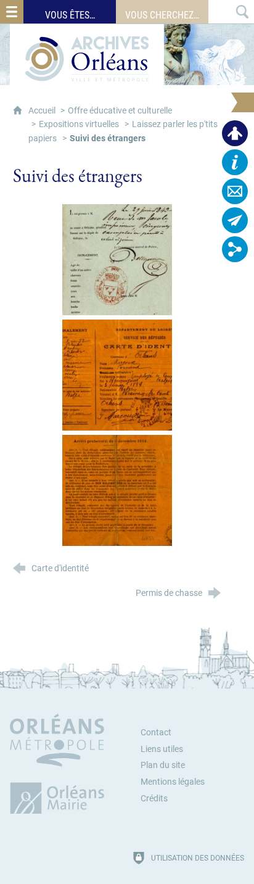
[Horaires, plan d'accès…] (235, 162)
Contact (156, 732)
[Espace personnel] (235, 133)
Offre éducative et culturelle (120, 110)
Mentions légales (173, 782)
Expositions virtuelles (79, 124)
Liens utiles (162, 749)
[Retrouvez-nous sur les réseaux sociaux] (235, 249)
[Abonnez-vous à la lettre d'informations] (235, 220)
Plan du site (163, 765)
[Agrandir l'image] (117, 260)
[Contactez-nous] (235, 191)
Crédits (154, 798)
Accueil (42, 110)
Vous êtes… (70, 15)
